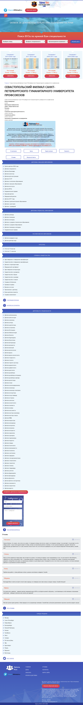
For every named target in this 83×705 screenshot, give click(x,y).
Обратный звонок (31, 10)
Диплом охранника (10, 433)
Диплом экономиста (10, 483)
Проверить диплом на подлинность (15, 492)
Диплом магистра (9, 174)
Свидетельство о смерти (11, 279)
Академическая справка (11, 191)
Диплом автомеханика (11, 315)
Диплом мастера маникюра (12, 413)
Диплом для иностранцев (11, 176)
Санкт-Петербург (9, 620)
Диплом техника (9, 465)
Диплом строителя (10, 463)
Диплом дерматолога (10, 365)
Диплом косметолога (10, 403)
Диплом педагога (9, 440)
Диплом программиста (11, 448)
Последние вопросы (13, 530)
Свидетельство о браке (11, 274)
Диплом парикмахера (10, 438)
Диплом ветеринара (10, 342)
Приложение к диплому (11, 289)
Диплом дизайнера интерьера (13, 375)
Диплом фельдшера (10, 475)
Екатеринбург (8, 625)
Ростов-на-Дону (9, 640)
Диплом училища (9, 214)
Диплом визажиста (10, 345)
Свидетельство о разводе (11, 277)
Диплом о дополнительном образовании (16, 201)
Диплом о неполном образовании (14, 181)
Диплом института (10, 186)
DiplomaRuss (16, 668)
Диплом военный (9, 347)
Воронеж (7, 650)
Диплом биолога (9, 335)
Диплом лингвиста (10, 405)
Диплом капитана (9, 400)
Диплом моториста (10, 430)
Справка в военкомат (10, 294)
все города (10, 658)
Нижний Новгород (9, 628)
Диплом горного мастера (11, 362)
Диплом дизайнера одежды (12, 378)
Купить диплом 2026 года (11, 166)
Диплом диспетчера (10, 380)
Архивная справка (9, 284)
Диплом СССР (8, 179)
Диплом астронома (10, 327)
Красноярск (8, 645)
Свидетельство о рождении (12, 272)
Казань (6, 630)
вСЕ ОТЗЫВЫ (10, 608)
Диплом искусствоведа (11, 395)
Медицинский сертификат (12, 267)
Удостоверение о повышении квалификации (16, 259)
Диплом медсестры (10, 420)
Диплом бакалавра (10, 171)
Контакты (45, 669)
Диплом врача (8, 352)
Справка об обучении (10, 282)
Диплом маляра (9, 408)
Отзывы (44, 667)
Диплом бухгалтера (10, 340)
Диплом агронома (9, 320)
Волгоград (7, 653)
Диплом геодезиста (10, 357)
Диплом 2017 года (10, 199)
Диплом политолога (10, 445)
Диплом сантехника (10, 453)
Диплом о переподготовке (12, 264)
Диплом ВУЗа (8, 189)
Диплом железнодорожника (12, 385)
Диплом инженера (10, 388)
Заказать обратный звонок (51, 686)
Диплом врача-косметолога (12, 355)
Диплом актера (9, 322)
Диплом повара (9, 443)
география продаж (13, 300)
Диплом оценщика (10, 435)
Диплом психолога (10, 450)
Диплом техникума (10, 217)
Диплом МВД (8, 418)
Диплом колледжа (10, 219)
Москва (7, 618)
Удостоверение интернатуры (12, 269)
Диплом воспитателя (10, 350)
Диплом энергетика (10, 485)
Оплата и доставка (31, 675)
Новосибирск (8, 623)
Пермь (6, 648)
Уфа (6, 643)
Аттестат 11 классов (10, 251)
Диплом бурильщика (10, 337)
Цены (27, 669)
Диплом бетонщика (10, 330)
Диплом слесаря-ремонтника (12, 458)
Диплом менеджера (10, 423)
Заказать (28, 672)
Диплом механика (9, 428)
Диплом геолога (9, 360)
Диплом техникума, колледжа (13, 227)
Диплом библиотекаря (11, 332)
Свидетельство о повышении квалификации (16, 262)
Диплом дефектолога (10, 367)
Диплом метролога (10, 425)
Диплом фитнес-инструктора (12, 480)
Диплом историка (9, 398)
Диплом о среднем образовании (13, 224)
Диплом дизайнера (10, 373)
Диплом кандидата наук (11, 238)
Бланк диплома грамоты (11, 292)
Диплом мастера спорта (11, 415)
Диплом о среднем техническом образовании (17, 222)
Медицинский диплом (10, 196)
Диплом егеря (8, 383)
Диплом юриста (9, 488)
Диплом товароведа (10, 468)
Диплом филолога (9, 478)
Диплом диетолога (10, 370)
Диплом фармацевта (10, 473)
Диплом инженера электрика (12, 390)
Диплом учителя (9, 470)
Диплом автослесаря (10, 317)
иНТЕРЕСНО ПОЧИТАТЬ (13, 305)
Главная (7, 83)
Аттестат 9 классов (10, 248)
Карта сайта (46, 672)
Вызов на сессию (9, 287)
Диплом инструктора (10, 393)
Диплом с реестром (10, 204)
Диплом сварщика (9, 455)
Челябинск (7, 633)
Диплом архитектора (10, 325)
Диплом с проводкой (10, 206)
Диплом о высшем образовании (13, 184)
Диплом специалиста (10, 169)
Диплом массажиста (10, 410)
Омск (6, 635)
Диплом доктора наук (10, 240)
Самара (7, 638)
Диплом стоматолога (10, 460)
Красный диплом (9, 194)
